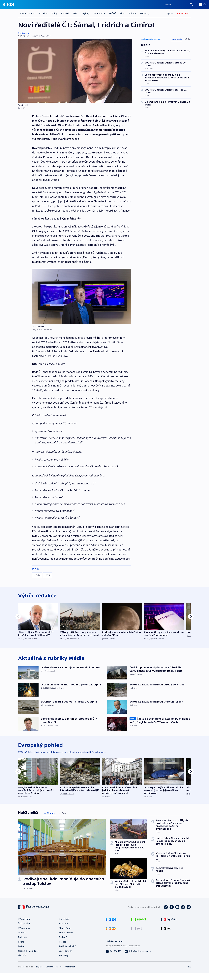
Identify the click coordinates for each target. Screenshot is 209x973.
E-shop (21, 946)
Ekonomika (99, 13)
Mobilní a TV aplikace (28, 950)
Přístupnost (70, 966)
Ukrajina (43, 13)
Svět (75, 13)
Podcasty (145, 13)
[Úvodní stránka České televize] (34, 907)
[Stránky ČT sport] (138, 919)
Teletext (22, 932)
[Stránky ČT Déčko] (111, 928)
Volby (54, 13)
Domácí (65, 13)
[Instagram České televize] (166, 907)
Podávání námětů (67, 946)
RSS (189, 966)
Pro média (64, 918)
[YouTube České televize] (177, 907)
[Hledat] (191, 4)
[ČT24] (8, 4)
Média (37, 575)
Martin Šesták (24, 33)
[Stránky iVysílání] (169, 919)
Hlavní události (27, 13)
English (39, 966)
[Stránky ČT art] (136, 928)
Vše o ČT (22, 955)
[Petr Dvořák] (75, 71)
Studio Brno (65, 928)
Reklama (63, 923)
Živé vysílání (24, 923)
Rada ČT (63, 937)
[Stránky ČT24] (111, 919)
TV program (24, 918)
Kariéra (62, 941)
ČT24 (48, 575)
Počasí (112, 13)
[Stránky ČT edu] (166, 928)
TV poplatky (24, 928)
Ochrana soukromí (54, 966)
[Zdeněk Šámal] (81, 296)
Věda (122, 13)
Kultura (132, 13)
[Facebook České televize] (171, 907)
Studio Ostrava (66, 932)
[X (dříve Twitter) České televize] (183, 907)
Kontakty (63, 955)
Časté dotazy (65, 950)
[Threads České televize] (188, 907)
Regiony (85, 13)
